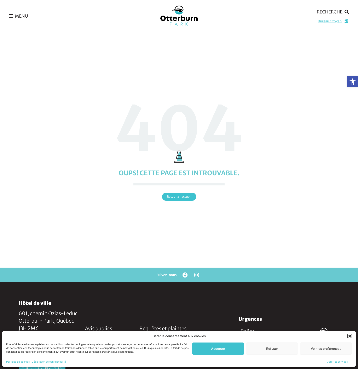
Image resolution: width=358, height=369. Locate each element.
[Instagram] (196, 275)
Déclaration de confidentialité (49, 361)
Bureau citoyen (330, 21)
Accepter (218, 349)
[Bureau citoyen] (346, 21)
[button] (352, 81)
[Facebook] (185, 275)
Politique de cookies (18, 361)
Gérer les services (337, 361)
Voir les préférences (326, 349)
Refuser (272, 349)
